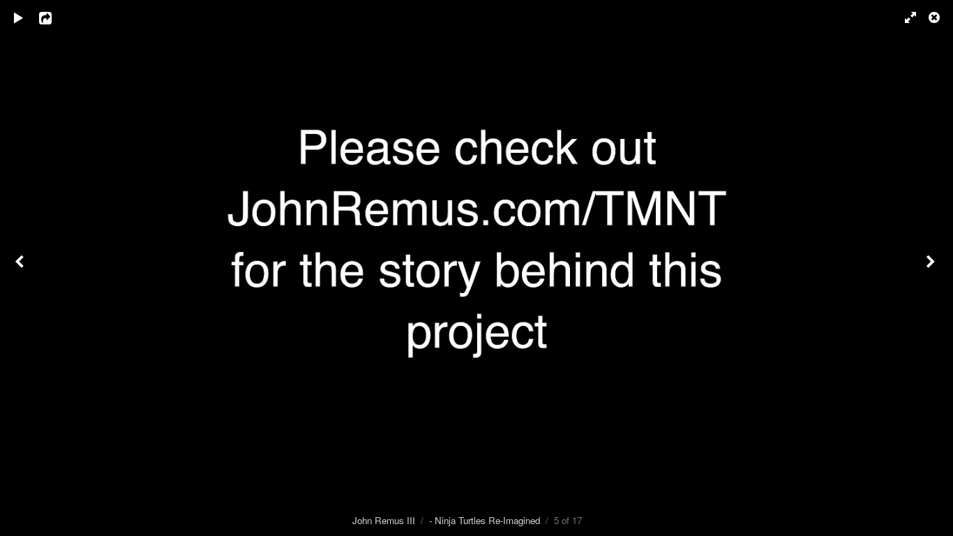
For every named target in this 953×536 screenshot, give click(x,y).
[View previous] (21, 268)
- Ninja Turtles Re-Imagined (484, 520)
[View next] (932, 268)
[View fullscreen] (904, 17)
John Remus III (383, 520)
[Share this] (55, 17)
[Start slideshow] (19, 17)
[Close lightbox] (935, 17)
